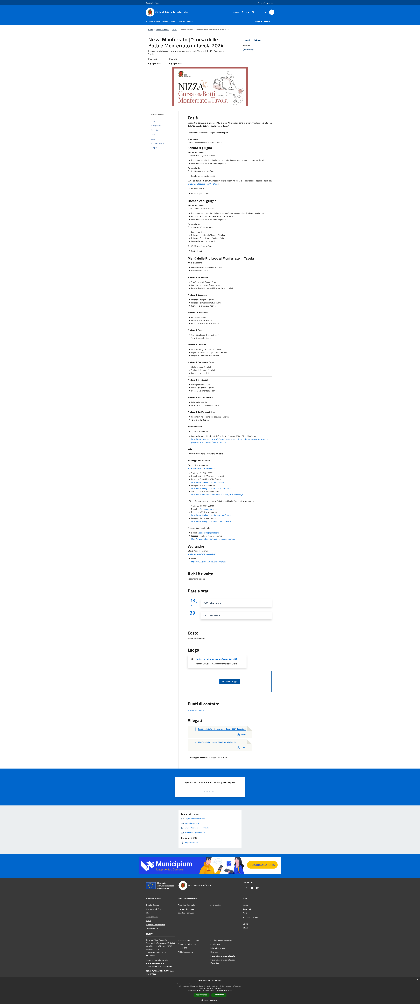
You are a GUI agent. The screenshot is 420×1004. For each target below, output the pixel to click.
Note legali (214, 952)
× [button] (417, 980)
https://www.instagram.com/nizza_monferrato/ (211, 488)
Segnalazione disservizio (187, 944)
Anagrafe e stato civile (186, 905)
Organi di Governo (152, 905)
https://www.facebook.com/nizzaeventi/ (207, 482)
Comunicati (247, 909)
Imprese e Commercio (186, 909)
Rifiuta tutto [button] (219, 995)
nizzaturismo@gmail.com (208, 532)
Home (150, 29)
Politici (148, 920)
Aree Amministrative (153, 909)
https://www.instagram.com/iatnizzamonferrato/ (211, 521)
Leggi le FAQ (182, 948)
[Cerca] (271, 12)
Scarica (243, 734)
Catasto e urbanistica (186, 913)
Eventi (174, 29)
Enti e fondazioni (152, 916)
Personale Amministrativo (155, 924)
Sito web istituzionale (196, 710)
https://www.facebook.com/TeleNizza (203, 183)
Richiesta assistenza (185, 952)
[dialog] (210, 990)
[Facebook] (241, 12)
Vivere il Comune (162, 29)
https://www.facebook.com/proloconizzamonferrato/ (213, 538)
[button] (210, 1000)
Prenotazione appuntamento (188, 940)
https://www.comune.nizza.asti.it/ (201, 468)
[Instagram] (252, 12)
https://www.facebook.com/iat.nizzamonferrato (211, 515)
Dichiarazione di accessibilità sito (222, 956)
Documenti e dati (152, 928)
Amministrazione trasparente (221, 940)
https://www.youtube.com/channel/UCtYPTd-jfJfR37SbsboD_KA (217, 494)
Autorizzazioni (215, 905)
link (231, 990)
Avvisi (245, 913)
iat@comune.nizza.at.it (207, 509)
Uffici (148, 913)
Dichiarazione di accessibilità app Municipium (222, 961)
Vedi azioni (258, 40)
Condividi (247, 40)
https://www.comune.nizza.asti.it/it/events (208, 561)
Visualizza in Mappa (229, 681)
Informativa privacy (217, 948)
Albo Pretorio (215, 944)
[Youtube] (247, 12)
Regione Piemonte (152, 3)
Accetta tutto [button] (201, 995)
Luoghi (245, 923)
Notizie (245, 905)
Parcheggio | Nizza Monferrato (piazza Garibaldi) (216, 659)
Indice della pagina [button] (157, 114)
